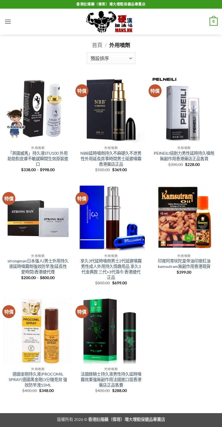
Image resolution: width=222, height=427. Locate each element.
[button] (7, 21)
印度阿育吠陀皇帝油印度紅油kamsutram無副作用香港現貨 (184, 263)
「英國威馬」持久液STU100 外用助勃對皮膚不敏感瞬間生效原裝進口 (38, 158)
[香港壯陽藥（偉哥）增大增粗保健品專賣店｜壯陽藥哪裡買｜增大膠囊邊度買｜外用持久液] (111, 21)
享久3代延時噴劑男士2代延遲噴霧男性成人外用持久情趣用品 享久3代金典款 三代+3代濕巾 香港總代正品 (111, 268)
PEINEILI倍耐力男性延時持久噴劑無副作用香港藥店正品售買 (184, 156)
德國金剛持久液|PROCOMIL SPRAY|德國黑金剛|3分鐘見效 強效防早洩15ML (38, 379)
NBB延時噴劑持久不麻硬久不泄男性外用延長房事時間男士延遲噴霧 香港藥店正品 (110, 158)
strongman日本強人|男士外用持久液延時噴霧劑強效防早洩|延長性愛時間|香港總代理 (38, 266)
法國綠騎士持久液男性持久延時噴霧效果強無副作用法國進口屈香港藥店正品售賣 (111, 379)
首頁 (97, 45)
